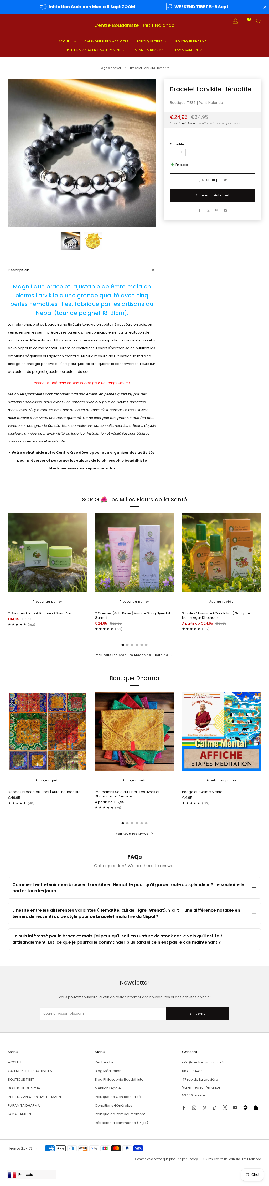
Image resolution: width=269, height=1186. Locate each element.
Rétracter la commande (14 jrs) (121, 1122)
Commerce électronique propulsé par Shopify (166, 1159)
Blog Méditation (108, 1070)
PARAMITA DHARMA (148, 50)
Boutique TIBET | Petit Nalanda (196, 102)
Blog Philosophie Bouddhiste (119, 1079)
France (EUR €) (20, 1148)
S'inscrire (198, 1014)
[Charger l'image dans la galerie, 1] (70, 241)
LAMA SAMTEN (186, 50)
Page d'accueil (111, 68)
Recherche (104, 1062)
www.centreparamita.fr (90, 468)
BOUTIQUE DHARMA (191, 41)
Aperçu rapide (221, 601)
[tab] (123, 645)
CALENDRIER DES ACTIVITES (106, 41)
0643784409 (193, 1070)
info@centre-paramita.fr (203, 1062)
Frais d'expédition (182, 123)
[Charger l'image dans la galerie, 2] (93, 241)
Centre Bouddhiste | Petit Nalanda (134, 26)
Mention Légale (108, 1088)
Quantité (177, 144)
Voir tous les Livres (132, 834)
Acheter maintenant (212, 195)
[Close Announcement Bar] (265, 7)
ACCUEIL (65, 41)
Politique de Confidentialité (118, 1096)
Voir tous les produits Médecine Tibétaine (132, 655)
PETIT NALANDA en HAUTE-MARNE (94, 50)
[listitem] (88, 7)
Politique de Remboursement (120, 1114)
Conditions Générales (113, 1105)
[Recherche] (258, 21)
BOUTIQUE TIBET (150, 41)
